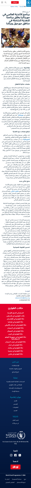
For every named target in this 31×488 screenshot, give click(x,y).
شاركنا (15, 416)
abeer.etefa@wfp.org (22, 297)
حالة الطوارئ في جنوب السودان (15, 341)
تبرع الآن (15, 2)
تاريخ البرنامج (15, 372)
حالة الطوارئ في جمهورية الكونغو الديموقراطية (15, 338)
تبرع (25, 479)
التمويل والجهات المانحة (15, 368)
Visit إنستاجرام (11, 455)
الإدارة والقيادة (15, 365)
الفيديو (15, 410)
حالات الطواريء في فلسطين (15, 315)
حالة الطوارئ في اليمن (15, 334)
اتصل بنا (7, 479)
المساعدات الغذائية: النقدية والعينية (16, 381)
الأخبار (15, 401)
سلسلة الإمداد (15, 391)
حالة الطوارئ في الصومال (15, 331)
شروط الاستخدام (21, 482)
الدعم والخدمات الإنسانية (15, 388)
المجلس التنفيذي (10, 482)
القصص (15, 404)
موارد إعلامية (15, 397)
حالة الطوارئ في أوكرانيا (15, 322)
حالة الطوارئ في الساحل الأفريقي (15, 325)
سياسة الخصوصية (16, 479)
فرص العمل (15, 420)
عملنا (15, 378)
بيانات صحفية (14, 6)
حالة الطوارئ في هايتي (15, 354)
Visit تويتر (20, 455)
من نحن (15, 362)
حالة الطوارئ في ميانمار (15, 347)
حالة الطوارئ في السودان (15, 328)
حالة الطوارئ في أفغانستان (15, 318)
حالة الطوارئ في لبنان (16, 344)
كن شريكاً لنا (15, 423)
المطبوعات (15, 407)
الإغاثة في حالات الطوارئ (15, 384)
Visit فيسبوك (15, 455)
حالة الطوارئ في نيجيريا (15, 351)
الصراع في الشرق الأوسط (15, 312)
